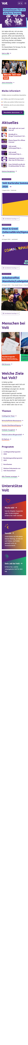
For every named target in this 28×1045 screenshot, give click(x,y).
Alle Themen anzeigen (9, 476)
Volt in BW (5, 53)
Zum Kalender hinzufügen (11, 218)
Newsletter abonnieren (12, 112)
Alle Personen (6, 364)
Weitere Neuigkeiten (8, 171)
